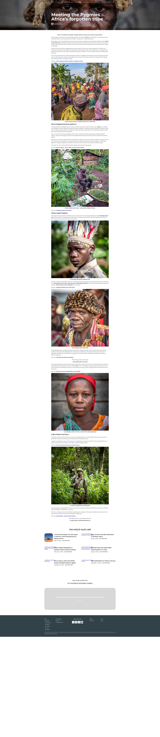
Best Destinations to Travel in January (103, 561)
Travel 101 (59, 2)
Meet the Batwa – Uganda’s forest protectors (66, 516)
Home (52, 2)
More (96, 2)
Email (102, 620)
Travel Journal (68, 2)
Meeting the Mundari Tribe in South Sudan (65, 287)
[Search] (113, 2)
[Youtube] (82, 622)
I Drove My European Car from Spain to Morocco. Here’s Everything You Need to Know (66, 536)
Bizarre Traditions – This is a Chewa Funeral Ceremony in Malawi (70, 147)
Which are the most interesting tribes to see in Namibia (68, 371)
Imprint (103, 2)
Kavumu (87, 37)
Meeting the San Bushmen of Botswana (64, 357)
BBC (77, 365)
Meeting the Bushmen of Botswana (63, 210)
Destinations (87, 2)
